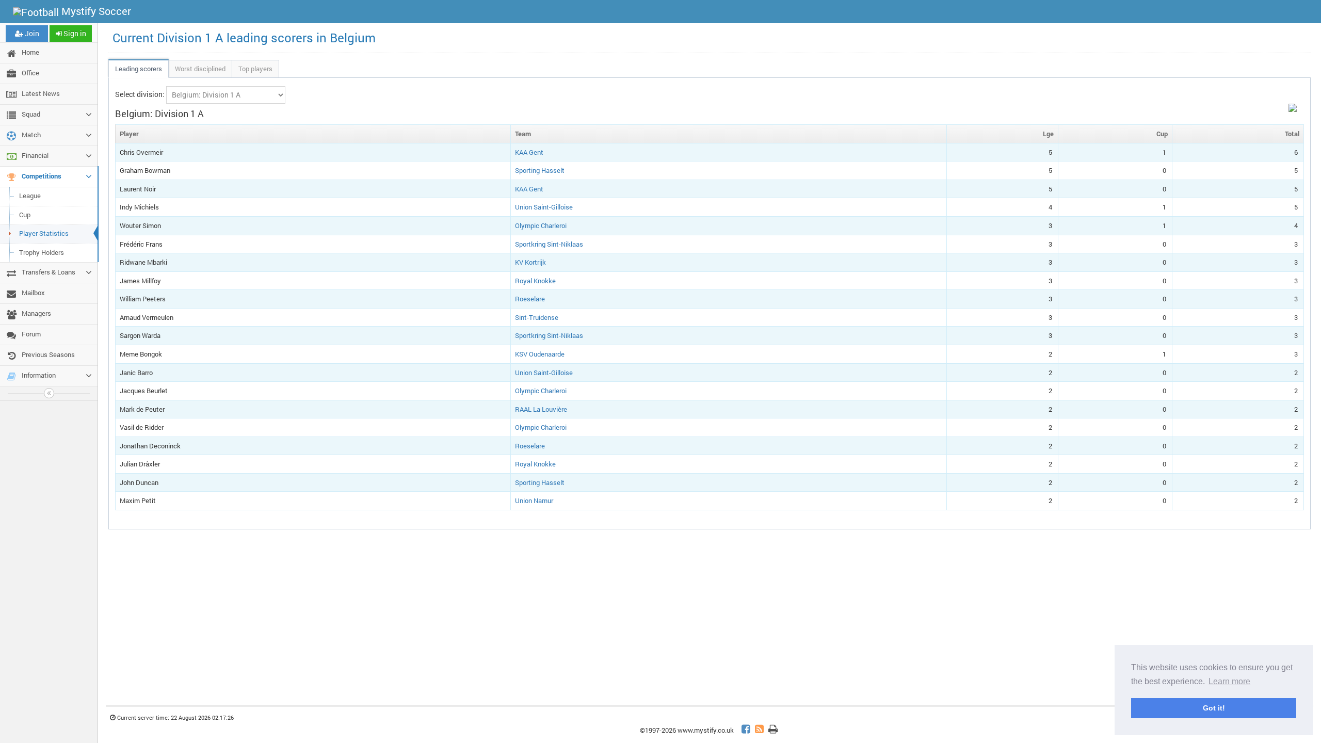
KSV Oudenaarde (540, 354)
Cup (24, 214)
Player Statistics (44, 233)
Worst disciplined (200, 68)
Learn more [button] (1229, 681)
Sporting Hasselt (540, 170)
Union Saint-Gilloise (544, 207)
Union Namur (534, 500)
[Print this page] (773, 730)
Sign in (74, 33)
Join (31, 33)
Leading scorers (138, 68)
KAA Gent (529, 152)
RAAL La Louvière (541, 409)
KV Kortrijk (530, 262)
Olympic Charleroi (541, 225)
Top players (255, 68)
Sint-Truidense (536, 317)
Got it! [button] (1214, 708)
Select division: (140, 94)
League (30, 195)
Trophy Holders (41, 252)
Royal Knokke (535, 280)
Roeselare (530, 298)
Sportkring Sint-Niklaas (549, 244)
